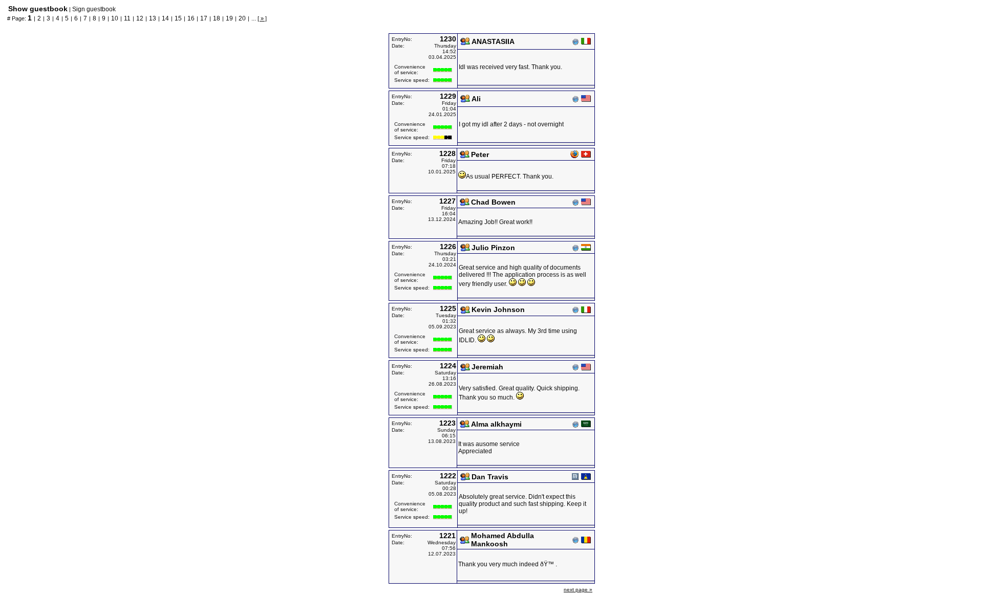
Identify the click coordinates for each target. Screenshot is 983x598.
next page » (578, 589)
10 (114, 18)
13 (152, 18)
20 (242, 18)
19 (229, 18)
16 (191, 18)
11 (127, 18)
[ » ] (262, 18)
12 (139, 18)
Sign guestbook (94, 9)
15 (178, 18)
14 (165, 18)
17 (203, 18)
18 (216, 18)
